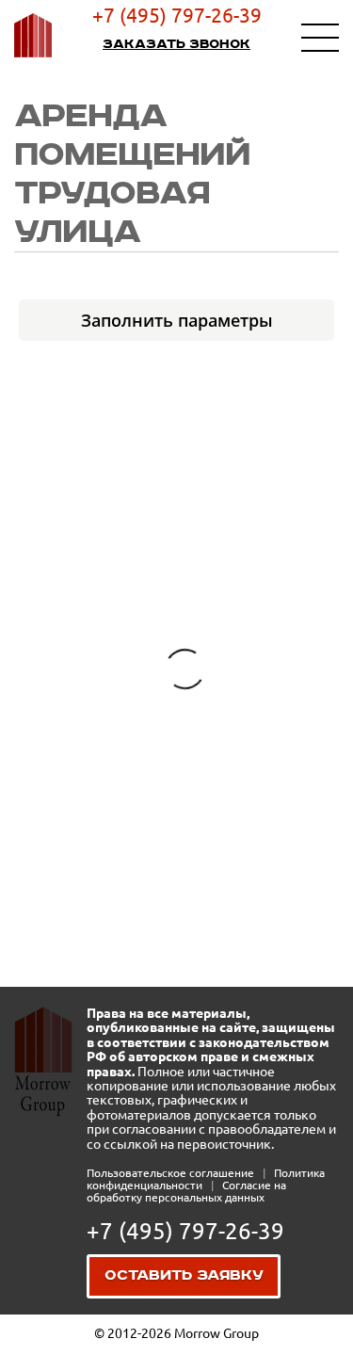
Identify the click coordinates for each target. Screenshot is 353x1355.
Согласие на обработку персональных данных (186, 1191)
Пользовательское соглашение (172, 1173)
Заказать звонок (176, 44)
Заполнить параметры (177, 320)
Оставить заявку (184, 1275)
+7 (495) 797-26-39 (177, 15)
